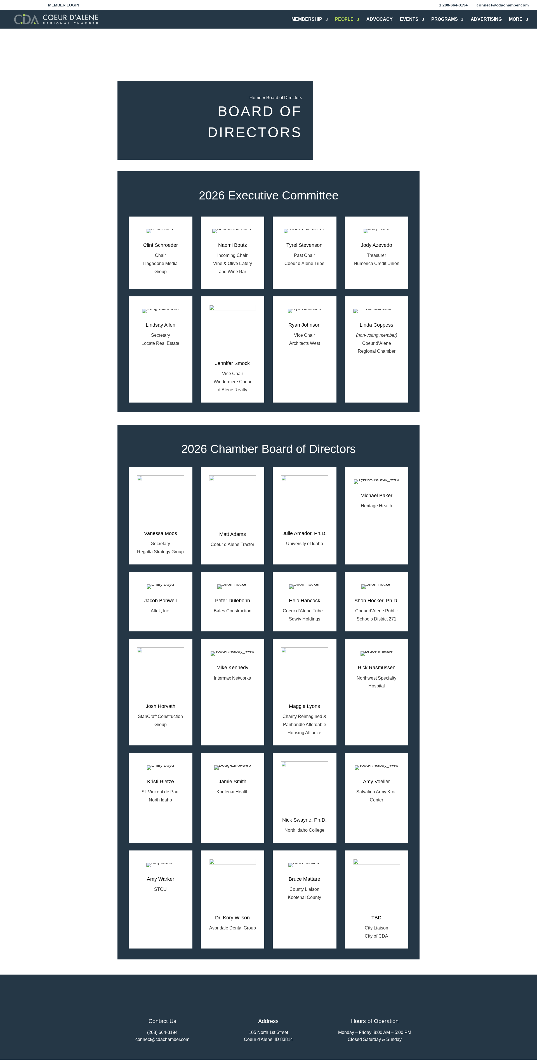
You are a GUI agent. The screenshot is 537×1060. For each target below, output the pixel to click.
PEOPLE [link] (344, 19)
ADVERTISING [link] (486, 19)
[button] (16, 6)
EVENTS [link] (409, 19)
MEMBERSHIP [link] (306, 19)
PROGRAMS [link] (444, 19)
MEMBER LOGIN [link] (63, 5)
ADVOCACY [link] (379, 19)
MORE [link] (515, 19)
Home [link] (255, 97)
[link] (452, 5)
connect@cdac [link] (150, 1039)
